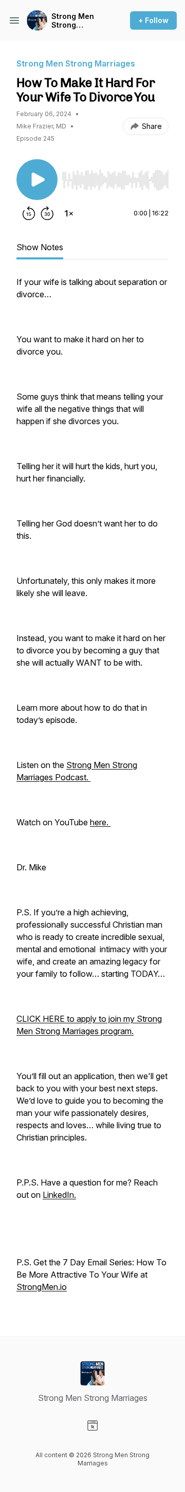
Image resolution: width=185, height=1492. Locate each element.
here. (99, 822)
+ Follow (153, 20)
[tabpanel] (92, 789)
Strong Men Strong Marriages (72, 21)
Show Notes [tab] (39, 247)
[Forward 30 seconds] (47, 213)
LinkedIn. (59, 1195)
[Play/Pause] (37, 179)
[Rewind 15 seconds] (29, 213)
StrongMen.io (41, 1287)
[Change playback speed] (69, 213)
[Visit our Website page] (92, 1425)
